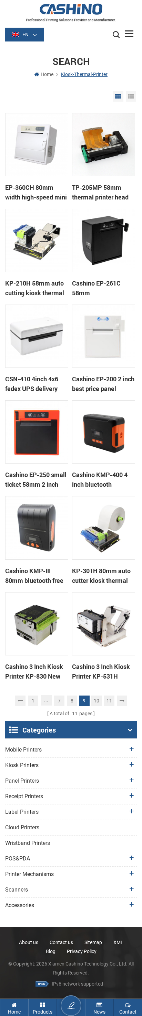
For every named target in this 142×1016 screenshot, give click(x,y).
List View (131, 96)
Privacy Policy (82, 951)
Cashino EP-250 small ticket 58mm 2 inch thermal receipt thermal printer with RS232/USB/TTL (36, 479)
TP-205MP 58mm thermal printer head (100, 192)
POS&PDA (17, 858)
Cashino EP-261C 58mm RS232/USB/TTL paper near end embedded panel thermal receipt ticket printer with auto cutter (103, 288)
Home (47, 74)
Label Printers (22, 812)
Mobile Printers (23, 749)
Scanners (16, 889)
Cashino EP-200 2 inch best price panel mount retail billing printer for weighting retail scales (103, 384)
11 (109, 700)
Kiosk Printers (22, 765)
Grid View (118, 96)
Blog (50, 951)
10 (96, 700)
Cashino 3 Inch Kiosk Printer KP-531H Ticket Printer (101, 671)
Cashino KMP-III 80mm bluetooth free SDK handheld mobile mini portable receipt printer (35, 576)
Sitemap (93, 942)
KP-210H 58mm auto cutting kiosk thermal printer (34, 288)
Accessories (19, 905)
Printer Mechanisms (29, 874)
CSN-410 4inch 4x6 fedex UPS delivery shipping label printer (34, 384)
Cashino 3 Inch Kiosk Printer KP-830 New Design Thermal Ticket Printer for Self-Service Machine (36, 671)
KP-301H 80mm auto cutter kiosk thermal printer (101, 576)
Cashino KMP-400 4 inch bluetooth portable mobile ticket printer (102, 479)
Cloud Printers (22, 827)
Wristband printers (27, 843)
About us (28, 942)
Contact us (61, 942)
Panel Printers (22, 780)
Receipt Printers (24, 796)
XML (118, 942)
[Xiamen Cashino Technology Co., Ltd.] (71, 12)
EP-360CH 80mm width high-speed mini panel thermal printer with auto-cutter (36, 192)
